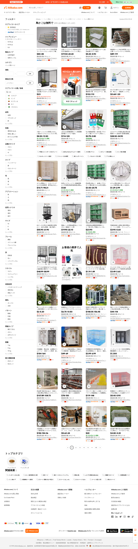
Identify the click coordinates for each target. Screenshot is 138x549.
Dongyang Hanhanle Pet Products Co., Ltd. (47, 194)
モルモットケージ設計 (45, 156)
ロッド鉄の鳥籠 (121, 152)
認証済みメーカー (63, 494)
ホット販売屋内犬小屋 (31, 475)
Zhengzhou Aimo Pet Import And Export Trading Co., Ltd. (96, 238)
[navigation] (19, 233)
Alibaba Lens (8, 531)
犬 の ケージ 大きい (80, 479)
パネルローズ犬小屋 (95, 156)
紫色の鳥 (76, 475)
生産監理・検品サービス (38, 509)
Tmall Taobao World (59, 540)
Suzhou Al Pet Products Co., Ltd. (47, 276)
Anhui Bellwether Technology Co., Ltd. (47, 144)
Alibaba (38, 19)
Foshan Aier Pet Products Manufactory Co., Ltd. (71, 193)
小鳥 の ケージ (111, 479)
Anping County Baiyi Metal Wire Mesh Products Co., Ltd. (96, 58)
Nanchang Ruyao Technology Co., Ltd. (71, 58)
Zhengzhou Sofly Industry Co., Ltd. (96, 194)
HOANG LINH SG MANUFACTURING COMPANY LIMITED (96, 276)
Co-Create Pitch (9, 497)
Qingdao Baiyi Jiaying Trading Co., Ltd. (47, 400)
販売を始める (115, 497)
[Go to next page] (100, 447)
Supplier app (71, 531)
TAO (84, 540)
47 (96, 447)
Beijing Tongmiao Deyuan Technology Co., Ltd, (47, 234)
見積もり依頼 (62, 497)
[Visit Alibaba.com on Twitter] (120, 516)
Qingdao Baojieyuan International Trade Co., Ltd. (120, 318)
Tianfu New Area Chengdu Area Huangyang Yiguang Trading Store (71, 362)
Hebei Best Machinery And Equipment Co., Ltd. (71, 400)
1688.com (48, 540)
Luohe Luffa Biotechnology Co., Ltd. (120, 196)
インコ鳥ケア (12, 479)
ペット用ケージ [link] (89, 19)
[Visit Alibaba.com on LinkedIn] (116, 516)
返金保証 (33, 497)
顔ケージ (45, 475)
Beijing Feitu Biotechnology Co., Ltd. (120, 143)
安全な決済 (34, 494)
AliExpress (40, 540)
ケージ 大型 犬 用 (96, 479)
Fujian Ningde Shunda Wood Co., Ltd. (96, 316)
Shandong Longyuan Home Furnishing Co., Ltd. (120, 234)
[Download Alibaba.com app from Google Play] (127, 531)
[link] (135, 529)
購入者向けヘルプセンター (92, 494)
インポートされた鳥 (14, 475)
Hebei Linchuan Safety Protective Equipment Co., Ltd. (47, 58)
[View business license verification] (87, 546)
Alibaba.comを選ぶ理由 (11, 494)
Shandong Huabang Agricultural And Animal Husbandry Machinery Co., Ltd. (96, 400)
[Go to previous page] (68, 447)
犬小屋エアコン (90, 152)
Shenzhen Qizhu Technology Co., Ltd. (47, 320)
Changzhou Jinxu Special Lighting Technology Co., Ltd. (47, 103)
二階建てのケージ (109, 475)
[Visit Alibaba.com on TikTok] (132, 516)
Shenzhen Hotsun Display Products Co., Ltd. (71, 316)
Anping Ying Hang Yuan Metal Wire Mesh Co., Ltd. (71, 234)
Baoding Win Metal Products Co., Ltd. (120, 61)
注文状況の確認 (116, 501)
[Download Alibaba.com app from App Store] (112, 531)
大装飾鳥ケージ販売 (27, 479)
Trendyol (90, 540)
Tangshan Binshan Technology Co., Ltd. (120, 276)
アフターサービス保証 (38, 505)
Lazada (69, 540)
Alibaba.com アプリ (84, 531)
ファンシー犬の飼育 (62, 156)
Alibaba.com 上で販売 (118, 494)
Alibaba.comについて (11, 489)
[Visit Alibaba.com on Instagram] (124, 516)
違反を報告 (88, 513)
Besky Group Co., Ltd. (43, 358)
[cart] (105, 8)
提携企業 (114, 509)
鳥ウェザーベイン (79, 156)
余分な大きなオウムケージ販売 (71, 152)
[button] (80, 7)
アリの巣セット (110, 156)
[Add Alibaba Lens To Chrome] (32, 531)
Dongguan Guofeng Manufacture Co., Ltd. (120, 103)
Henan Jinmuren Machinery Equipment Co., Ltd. (71, 140)
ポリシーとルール (36, 513)
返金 (85, 505)
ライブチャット (89, 497)
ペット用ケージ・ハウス (73, 19)
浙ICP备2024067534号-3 (121, 546)
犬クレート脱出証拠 (106, 152)
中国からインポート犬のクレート (48, 152)
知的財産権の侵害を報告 (92, 509)
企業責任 (7, 501)
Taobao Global (77, 540)
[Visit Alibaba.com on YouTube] (128, 516)
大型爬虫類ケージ (125, 475)
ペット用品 (47, 19)
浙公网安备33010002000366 (102, 546)
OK (30, 74)
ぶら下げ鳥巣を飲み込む (91, 475)
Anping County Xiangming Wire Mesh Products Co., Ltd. (96, 98)
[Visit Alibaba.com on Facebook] (112, 516)
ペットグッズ (58, 19)
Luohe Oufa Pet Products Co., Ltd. (96, 360)
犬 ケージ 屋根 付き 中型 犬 (45, 479)
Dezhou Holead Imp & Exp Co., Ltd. (120, 358)
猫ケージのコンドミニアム (61, 475)
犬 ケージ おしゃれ (64, 479)
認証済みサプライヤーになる (120, 505)
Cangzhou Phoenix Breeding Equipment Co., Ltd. (96, 144)
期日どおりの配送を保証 (38, 501)
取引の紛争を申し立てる (92, 501)
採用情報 (7, 505)
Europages (98, 540)
